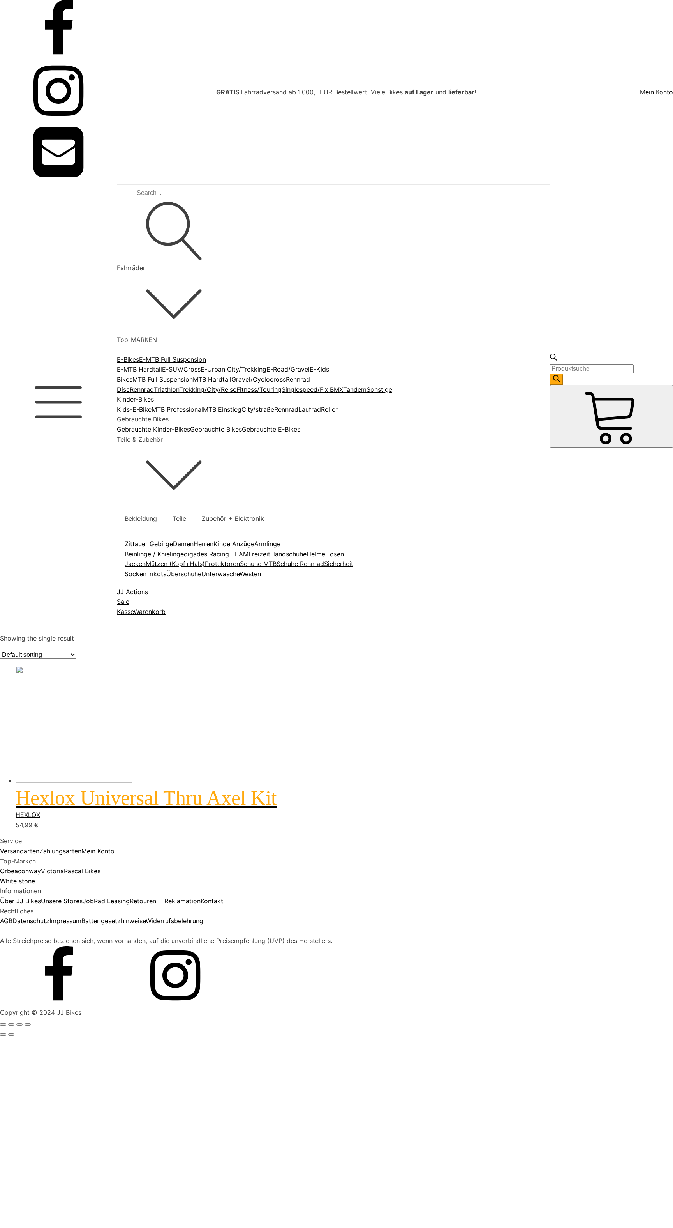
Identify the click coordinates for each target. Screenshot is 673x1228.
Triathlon (166, 389)
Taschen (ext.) (48, 770)
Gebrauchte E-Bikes (271, 429)
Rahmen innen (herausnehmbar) (73, 750)
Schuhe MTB (258, 564)
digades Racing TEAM (216, 554)
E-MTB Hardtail (139, 369)
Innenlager (42, 806)
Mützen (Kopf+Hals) (175, 564)
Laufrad (309, 409)
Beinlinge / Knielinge (154, 554)
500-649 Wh (46, 694)
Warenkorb (150, 612)
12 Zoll (37, 984)
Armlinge (267, 544)
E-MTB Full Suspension (172, 359)
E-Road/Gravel (288, 369)
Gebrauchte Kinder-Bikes (153, 429)
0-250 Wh (41, 664)
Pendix (37, 938)
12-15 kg (39, 1081)
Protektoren (222, 564)
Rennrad (142, 389)
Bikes (124, 379)
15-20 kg (40, 1100)
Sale (123, 601)
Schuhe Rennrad (300, 564)
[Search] (556, 379)
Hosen (334, 554)
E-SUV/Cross (181, 369)
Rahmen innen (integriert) (64, 760)
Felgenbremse (47, 842)
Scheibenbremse (51, 862)
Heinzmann (43, 908)
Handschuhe (288, 554)
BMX (336, 389)
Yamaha (39, 968)
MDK (34, 928)
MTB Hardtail (212, 379)
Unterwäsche (220, 574)
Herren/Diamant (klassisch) (67, 1137)
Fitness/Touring (259, 389)
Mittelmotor (44, 816)
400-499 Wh (46, 684)
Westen (250, 574)
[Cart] (611, 416)
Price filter (15, 631)
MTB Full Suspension (162, 379)
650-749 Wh (45, 704)
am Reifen (41, 786)
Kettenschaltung (50, 1183)
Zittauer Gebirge (149, 544)
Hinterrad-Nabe (50, 796)
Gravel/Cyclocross (258, 379)
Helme (316, 554)
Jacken (135, 564)
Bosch (36, 898)
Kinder (222, 544)
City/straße (257, 409)
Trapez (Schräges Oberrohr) (68, 1157)
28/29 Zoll (42, 1044)
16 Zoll (37, 994)
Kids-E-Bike (134, 409)
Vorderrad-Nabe (51, 826)
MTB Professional (177, 409)
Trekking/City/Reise (207, 389)
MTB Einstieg (222, 409)
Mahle (36, 918)
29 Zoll (37, 1054)
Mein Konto (656, 92)
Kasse (125, 612)
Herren (203, 544)
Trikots (156, 574)
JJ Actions (132, 592)
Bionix (36, 888)
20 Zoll (37, 1004)
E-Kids (319, 369)
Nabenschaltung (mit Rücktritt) (72, 1193)
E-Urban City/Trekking (233, 369)
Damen (183, 544)
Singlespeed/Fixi (306, 389)
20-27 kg (40, 1110)
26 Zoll (37, 1024)
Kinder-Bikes (135, 399)
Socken (135, 574)
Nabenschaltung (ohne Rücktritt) (75, 1203)
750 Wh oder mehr (54, 714)
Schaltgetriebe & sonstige (65, 1222)
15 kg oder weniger (55, 1090)
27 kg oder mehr (51, 1120)
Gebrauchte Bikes (216, 429)
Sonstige (379, 389)
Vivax (35, 958)
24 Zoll (37, 1014)
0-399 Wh (42, 674)
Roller (329, 409)
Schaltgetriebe (48, 1213)
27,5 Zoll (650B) (50, 1034)
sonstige (39, 872)
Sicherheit (338, 564)
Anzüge (243, 544)
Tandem (354, 389)
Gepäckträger (47, 730)
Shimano (39, 948)
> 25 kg (39, 1070)
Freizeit (259, 554)
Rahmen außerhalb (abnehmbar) (74, 740)
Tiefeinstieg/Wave (53, 1146)
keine (35, 1173)
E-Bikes (128, 359)
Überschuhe (183, 574)
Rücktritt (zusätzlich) (58, 852)
